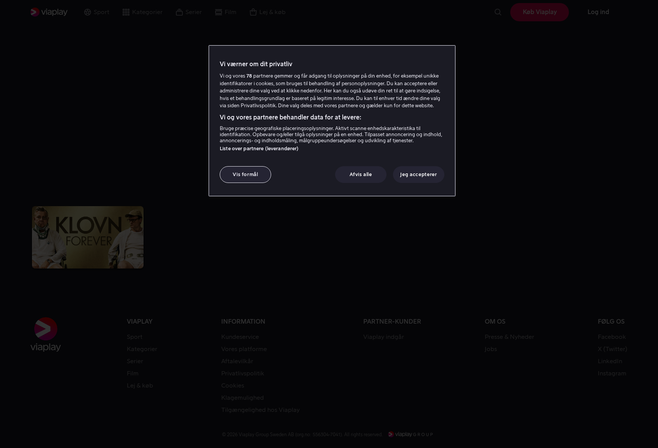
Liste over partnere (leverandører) (259, 148)
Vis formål (245, 174)
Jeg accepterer (418, 174)
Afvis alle (361, 174)
